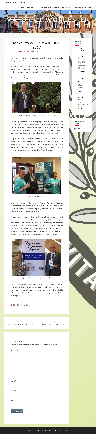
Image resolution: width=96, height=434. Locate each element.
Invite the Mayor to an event (62, 7)
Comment (15, 350)
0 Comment (49, 51)
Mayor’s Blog (19, 7)
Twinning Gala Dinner (82, 85)
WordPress (53, 430)
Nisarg (66, 430)
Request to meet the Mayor (82, 7)
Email (13, 391)
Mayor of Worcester (15, 2)
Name (13, 381)
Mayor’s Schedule (45, 7)
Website (13, 401)
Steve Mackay (37, 51)
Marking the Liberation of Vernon (82, 65)
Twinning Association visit (83, 104)
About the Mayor (32, 7)
